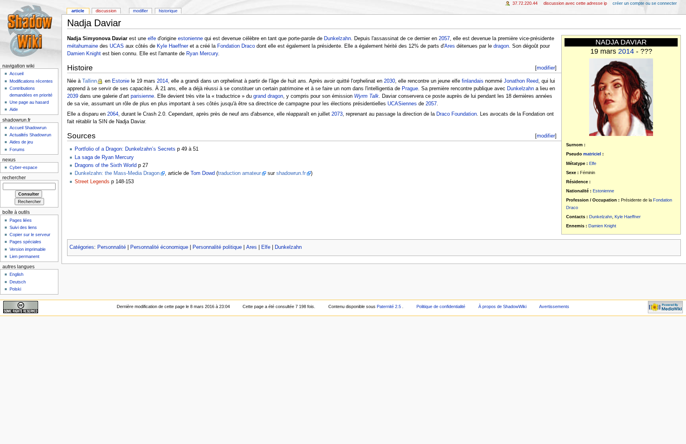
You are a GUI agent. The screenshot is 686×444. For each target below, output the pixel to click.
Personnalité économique (159, 247)
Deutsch (18, 281)
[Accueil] (31, 31)
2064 (112, 114)
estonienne (190, 38)
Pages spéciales (25, 241)
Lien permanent (24, 256)
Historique (168, 10)
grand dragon (268, 96)
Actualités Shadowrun (30, 134)
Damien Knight (602, 225)
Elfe (592, 163)
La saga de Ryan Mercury (104, 157)
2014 (626, 51)
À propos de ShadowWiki (502, 306)
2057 (444, 38)
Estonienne (603, 190)
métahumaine (82, 46)
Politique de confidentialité (440, 306)
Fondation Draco (236, 46)
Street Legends (92, 181)
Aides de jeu (21, 142)
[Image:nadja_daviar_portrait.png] (621, 97)
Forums (17, 149)
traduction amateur (239, 173)
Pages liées (21, 220)
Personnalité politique (217, 247)
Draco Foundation (456, 114)
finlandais (473, 81)
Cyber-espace (23, 167)
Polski (15, 289)
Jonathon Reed (521, 81)
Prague (410, 88)
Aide (14, 109)
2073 (337, 114)
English (16, 274)
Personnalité (111, 247)
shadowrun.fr (291, 173)
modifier (546, 68)
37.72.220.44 (525, 3)
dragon (501, 46)
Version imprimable (28, 249)
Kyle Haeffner (628, 216)
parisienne (142, 96)
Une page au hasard (29, 102)
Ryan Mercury (202, 53)
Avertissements (554, 306)
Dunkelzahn (600, 216)
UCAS (117, 46)
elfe (152, 38)
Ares (449, 46)
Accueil (16, 73)
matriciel (592, 153)
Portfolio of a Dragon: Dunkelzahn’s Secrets (125, 149)
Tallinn (89, 81)
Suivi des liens (23, 227)
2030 (389, 81)
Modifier (140, 10)
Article (77, 10)
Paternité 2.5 (389, 306)
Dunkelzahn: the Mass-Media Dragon (117, 173)
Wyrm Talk (366, 96)
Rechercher (14, 177)
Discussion (106, 10)
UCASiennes (402, 104)
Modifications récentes (31, 81)
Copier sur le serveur (30, 234)
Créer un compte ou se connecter (645, 3)
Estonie (120, 81)
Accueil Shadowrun (28, 127)
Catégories (81, 247)
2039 (72, 96)
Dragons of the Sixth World (106, 165)
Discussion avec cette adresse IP (575, 3)
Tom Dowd (203, 173)
